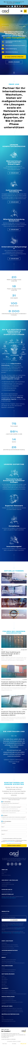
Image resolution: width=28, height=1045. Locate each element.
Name (2, 826)
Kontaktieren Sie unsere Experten (9, 897)
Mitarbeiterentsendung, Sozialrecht (14, 220)
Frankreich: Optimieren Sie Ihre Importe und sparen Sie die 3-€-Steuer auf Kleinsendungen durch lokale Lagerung (14, 683)
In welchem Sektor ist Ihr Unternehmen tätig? (10, 810)
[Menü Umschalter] (22, 11)
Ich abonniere (14, 920)
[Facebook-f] (12, 864)
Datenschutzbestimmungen (6, 932)
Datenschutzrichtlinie (14, 925)
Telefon (3, 834)
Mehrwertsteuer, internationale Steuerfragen (14, 162)
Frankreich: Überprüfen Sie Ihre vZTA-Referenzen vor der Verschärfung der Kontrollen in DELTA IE (13, 713)
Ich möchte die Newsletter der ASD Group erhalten (12, 838)
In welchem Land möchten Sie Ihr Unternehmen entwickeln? (13, 817)
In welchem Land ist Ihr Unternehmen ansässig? (11, 807)
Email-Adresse (4, 830)
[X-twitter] (22, 6)
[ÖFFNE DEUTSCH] (26, 6)
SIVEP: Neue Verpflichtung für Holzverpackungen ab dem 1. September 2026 (10, 653)
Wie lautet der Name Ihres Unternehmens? (10, 803)
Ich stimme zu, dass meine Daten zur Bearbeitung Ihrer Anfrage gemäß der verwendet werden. (14, 841)
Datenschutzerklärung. (10, 841)
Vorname (3, 823)
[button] (2, 749)
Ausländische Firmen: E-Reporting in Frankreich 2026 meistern (12, 591)
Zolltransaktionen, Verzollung (14, 190)
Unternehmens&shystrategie (14, 247)
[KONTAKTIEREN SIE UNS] (25, 11)
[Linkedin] (17, 6)
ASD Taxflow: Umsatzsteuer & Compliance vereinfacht (12, 579)
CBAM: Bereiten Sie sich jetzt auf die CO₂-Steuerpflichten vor (13, 614)
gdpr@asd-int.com (19, 928)
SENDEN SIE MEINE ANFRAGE (14, 845)
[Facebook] (20, 6)
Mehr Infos (17, 3)
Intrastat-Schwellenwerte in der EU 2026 (13, 603)
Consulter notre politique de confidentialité (8, 1039)
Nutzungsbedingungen (17, 932)
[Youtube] (20, 864)
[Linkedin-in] (8, 864)
